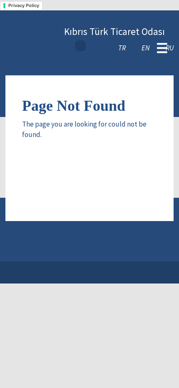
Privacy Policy (23, 5)
